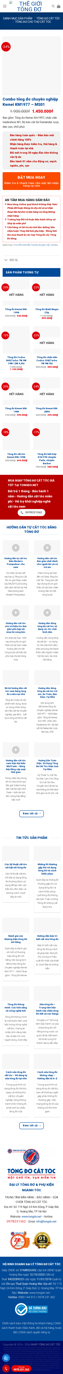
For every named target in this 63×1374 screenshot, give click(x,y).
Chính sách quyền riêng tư (34, 1332)
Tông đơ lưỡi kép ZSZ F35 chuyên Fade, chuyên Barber (47, 459)
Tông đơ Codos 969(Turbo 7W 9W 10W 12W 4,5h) (16, 360)
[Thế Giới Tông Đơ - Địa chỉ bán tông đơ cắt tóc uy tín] (29, 6)
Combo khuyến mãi (40, 245)
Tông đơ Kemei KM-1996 (16, 311)
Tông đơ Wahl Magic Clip (47, 311)
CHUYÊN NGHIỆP (21, 245)
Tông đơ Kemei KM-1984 (16, 410)
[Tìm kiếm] (53, 6)
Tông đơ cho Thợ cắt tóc (33, 21)
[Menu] (5, 6)
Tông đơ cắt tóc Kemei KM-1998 (16, 456)
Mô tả (14, 260)
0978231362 (16, 1221)
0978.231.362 (21, 1368)
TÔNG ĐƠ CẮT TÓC (48, 18)
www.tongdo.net (31, 1216)
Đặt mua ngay (31, 177)
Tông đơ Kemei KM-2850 (47, 410)
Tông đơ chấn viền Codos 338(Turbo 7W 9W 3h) (46, 360)
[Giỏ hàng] (58, 6)
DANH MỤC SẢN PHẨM (17, 18)
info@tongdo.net (46, 1221)
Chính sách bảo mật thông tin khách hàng (27, 1323)
